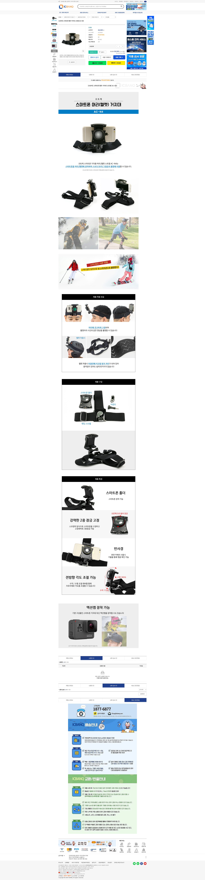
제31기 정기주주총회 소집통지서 (76, 857)
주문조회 (136, 1)
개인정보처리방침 (85, 862)
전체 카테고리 (65, 12)
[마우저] (93, 850)
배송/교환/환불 (135, 75)
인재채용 (67, 862)
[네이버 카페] (138, 863)
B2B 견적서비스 (84, 12)
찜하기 (102, 52)
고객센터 (121, 1)
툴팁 (98, 37)
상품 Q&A (113, 75)
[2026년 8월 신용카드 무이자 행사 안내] (69, 1)
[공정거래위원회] (62, 850)
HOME (59, 17)
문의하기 (142, 694)
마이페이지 (126, 1)
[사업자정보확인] (88, 865)
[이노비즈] (85, 850)
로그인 (116, 1)
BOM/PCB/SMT (102, 12)
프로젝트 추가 (93, 52)
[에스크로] (103, 850)
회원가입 (131, 1)
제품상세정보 (69, 75)
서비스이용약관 (75, 862)
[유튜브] (145, 863)
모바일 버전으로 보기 (119, 862)
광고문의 (110, 862)
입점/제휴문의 (102, 862)
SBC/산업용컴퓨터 (120, 12)
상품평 (91, 75)
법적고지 (94, 862)
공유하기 (73, 62)
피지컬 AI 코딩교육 (137, 12)
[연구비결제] (76, 850)
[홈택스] (69, 850)
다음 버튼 (146, 857)
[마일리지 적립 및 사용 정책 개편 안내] (78, 859)
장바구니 (143, 1)
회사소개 (60, 862)
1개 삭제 (116, 46)
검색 (121, 6)
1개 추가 (123, 46)
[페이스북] (141, 863)
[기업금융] (112, 850)
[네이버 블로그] (134, 863)
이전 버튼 (146, 856)
